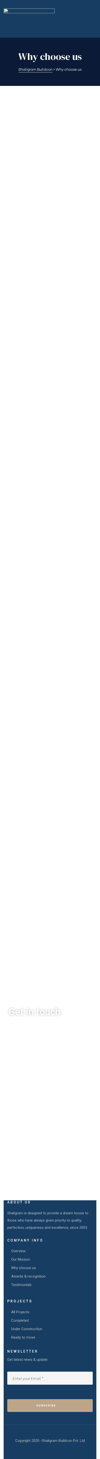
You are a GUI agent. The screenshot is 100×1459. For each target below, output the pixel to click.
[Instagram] (44, 1174)
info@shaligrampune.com (32, 1124)
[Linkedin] (59, 1174)
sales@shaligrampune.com (34, 1151)
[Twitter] (29, 1174)
